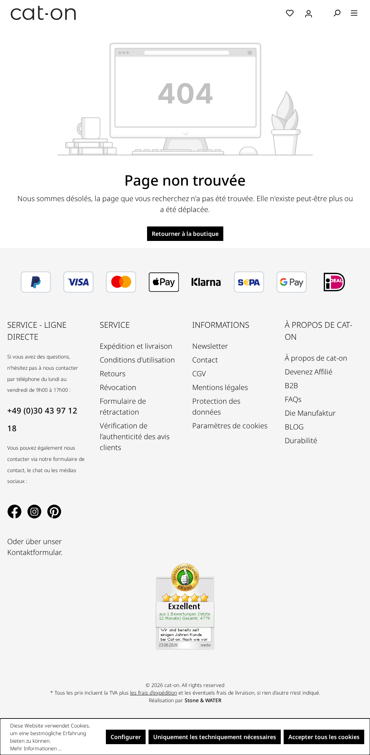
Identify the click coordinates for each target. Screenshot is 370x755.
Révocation (118, 387)
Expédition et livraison (136, 346)
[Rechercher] (336, 12)
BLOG (294, 427)
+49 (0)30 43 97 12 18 (42, 419)
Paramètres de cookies (229, 425)
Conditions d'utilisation (137, 360)
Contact (205, 360)
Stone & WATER (203, 700)
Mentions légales (220, 387)
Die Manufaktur (310, 413)
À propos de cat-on (316, 358)
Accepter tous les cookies (324, 737)
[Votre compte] (308, 12)
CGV (199, 373)
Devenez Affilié (308, 372)
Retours (112, 373)
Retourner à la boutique (185, 234)
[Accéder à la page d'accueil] (43, 13)
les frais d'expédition (153, 692)
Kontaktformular (34, 552)
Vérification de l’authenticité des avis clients (134, 436)
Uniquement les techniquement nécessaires (214, 737)
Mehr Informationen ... (35, 748)
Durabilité (301, 440)
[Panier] (323, 13)
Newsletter (210, 346)
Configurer (126, 737)
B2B (291, 385)
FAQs (293, 399)
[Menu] (354, 12)
